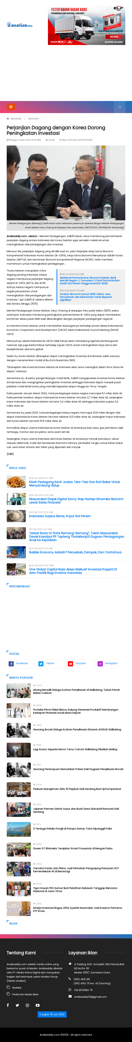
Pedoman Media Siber (25, 994)
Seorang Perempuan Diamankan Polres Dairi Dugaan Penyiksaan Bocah (78, 769)
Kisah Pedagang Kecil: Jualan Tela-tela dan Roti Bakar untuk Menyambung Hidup (74, 483)
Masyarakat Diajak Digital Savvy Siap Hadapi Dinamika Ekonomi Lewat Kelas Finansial (76, 501)
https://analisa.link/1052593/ (77, 140)
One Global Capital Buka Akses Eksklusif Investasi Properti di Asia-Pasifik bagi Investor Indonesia (73, 571)
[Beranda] (19, 24)
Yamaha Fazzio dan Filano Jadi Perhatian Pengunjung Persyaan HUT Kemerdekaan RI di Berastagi (76, 869)
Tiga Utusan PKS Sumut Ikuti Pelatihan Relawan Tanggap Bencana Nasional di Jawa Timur (75, 889)
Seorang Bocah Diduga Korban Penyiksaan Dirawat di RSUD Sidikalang (77, 729)
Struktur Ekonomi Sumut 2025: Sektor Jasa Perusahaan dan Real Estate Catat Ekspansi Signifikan (86, 297)
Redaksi (16, 987)
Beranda (16, 118)
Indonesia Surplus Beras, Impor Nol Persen (60, 516)
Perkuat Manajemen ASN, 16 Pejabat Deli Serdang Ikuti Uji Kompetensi (77, 789)
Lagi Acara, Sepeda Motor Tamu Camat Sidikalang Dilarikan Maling (75, 749)
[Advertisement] (66, 75)
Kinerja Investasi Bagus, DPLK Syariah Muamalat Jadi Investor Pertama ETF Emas (77, 909)
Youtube (80, 663)
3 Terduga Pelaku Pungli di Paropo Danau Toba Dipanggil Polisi (72, 828)
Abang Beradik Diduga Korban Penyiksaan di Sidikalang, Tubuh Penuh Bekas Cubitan (76, 691)
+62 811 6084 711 (83, 990)
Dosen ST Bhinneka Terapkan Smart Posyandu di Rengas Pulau (72, 848)
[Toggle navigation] (11, 107)
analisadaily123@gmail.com (90, 997)
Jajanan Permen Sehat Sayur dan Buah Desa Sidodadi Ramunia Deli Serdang (76, 810)
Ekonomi (34, 118)
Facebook (22, 663)
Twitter (50, 663)
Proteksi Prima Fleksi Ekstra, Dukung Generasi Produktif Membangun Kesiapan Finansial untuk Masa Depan (75, 711)
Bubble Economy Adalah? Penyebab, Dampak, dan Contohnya (75, 552)
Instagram (111, 663)
